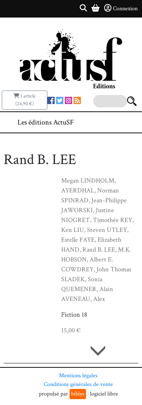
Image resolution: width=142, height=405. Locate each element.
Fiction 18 (74, 314)
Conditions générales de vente (78, 384)
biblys (77, 394)
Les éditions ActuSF (45, 122)
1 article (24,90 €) (25, 100)
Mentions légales (78, 375)
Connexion (125, 8)
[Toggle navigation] (114, 122)
